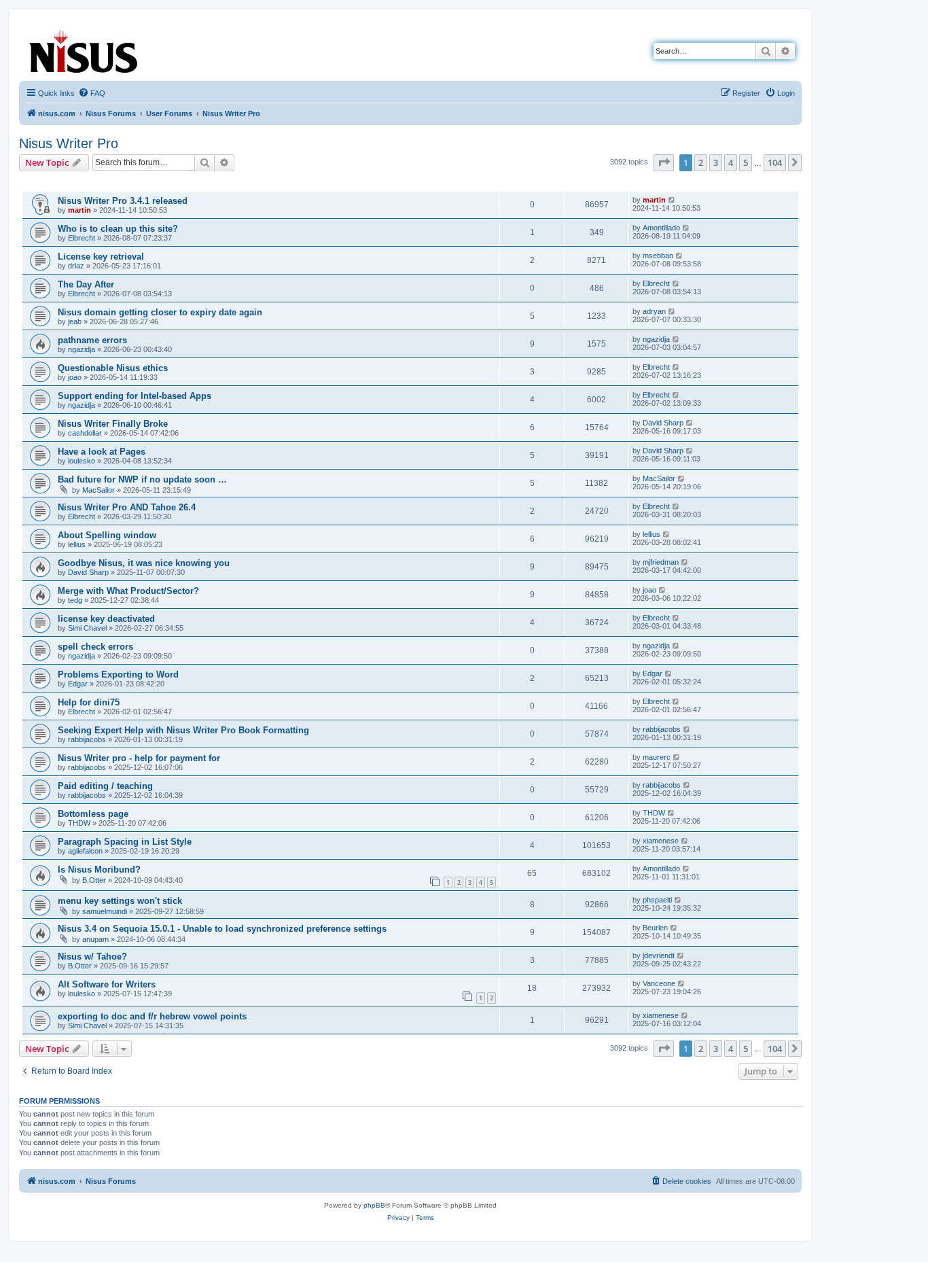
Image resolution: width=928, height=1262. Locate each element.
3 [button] (715, 162)
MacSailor (98, 490)
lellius (77, 544)
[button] (664, 162)
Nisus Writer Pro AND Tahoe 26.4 (127, 507)
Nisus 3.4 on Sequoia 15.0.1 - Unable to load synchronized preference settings (222, 929)
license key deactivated (106, 619)
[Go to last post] (672, 200)
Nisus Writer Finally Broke (113, 424)
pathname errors (92, 340)
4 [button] (730, 162)
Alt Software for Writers (107, 984)
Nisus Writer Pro (68, 143)
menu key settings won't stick (120, 901)
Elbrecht (81, 238)
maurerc (657, 757)
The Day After (86, 284)
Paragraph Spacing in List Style (125, 842)
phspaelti (657, 900)
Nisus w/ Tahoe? (92, 956)
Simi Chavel (87, 628)
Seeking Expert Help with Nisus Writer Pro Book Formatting (183, 730)
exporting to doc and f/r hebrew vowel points (152, 1016)
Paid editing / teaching (105, 786)
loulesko (81, 461)
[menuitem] (91, 93)
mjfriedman (661, 562)
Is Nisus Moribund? (99, 869)
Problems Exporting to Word (118, 674)
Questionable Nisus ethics (113, 368)
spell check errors (95, 647)
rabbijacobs (87, 739)
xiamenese (661, 841)
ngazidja (81, 349)
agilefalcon (85, 851)
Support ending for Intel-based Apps (134, 396)
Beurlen (655, 928)
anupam (95, 939)
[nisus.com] (84, 48)
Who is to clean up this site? (118, 229)
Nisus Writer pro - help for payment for (139, 758)
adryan (654, 311)
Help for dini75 (89, 702)
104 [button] (775, 162)
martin (79, 210)
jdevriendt (659, 955)
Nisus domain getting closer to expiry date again (160, 312)
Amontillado (661, 228)
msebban (658, 255)
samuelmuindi (104, 911)
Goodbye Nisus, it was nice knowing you (144, 563)
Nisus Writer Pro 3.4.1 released (123, 201)
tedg (75, 600)
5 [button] (745, 162)
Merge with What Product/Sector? (128, 591)
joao (75, 377)
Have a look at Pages (101, 451)
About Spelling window (107, 535)
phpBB (374, 1205)
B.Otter (94, 880)
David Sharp (663, 423)
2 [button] (700, 162)
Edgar (78, 684)
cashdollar (85, 433)
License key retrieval (101, 256)
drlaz (76, 266)
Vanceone (659, 983)
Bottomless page (93, 814)
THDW (79, 823)
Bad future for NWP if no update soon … (142, 479)
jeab (75, 321)
